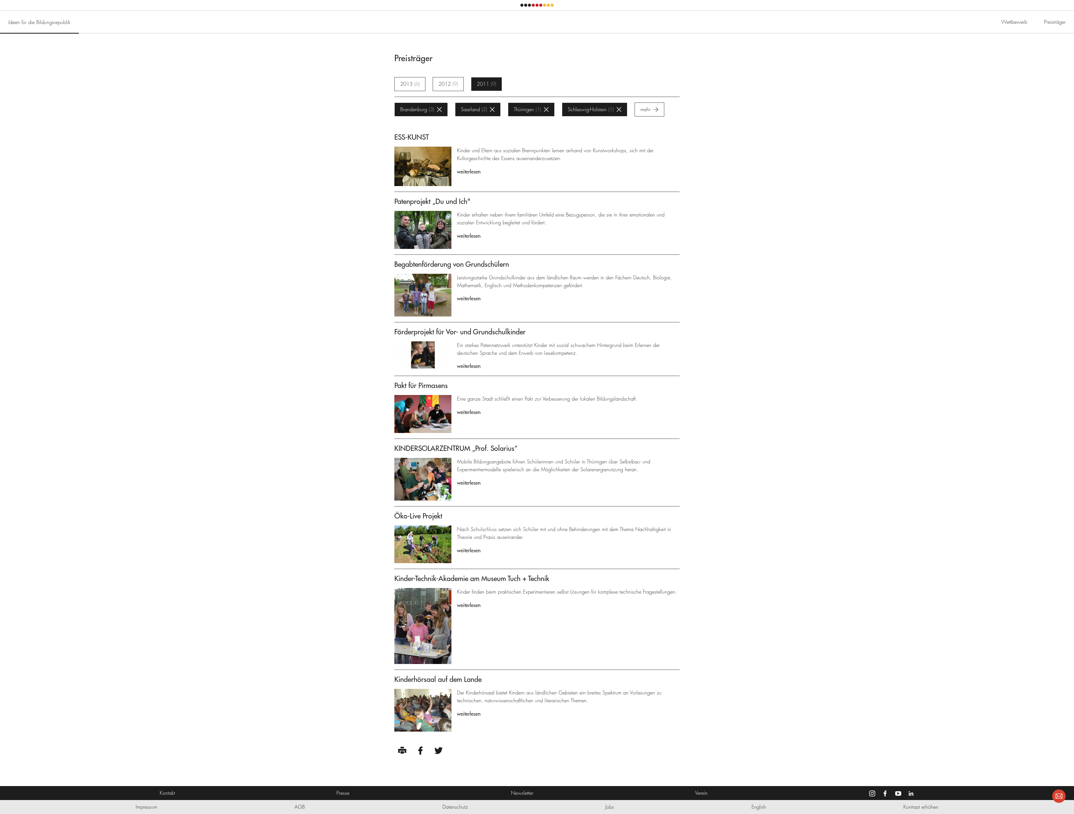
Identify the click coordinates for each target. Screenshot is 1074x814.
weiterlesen (469, 171)
